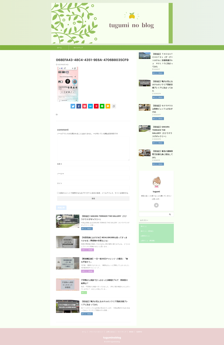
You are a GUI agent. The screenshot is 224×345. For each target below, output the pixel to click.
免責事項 (139, 332)
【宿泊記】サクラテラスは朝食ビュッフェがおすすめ (162, 108)
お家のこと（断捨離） (148, 241)
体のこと (144, 226)
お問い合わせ (110, 332)
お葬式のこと (145, 236)
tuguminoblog (112, 337)
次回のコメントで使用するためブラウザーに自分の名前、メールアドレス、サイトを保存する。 (94, 193)
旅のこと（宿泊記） (147, 231)
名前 (59, 164)
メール (60, 174)
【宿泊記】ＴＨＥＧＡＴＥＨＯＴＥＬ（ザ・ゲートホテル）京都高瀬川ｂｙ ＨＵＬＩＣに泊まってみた (162, 60)
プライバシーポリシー (96, 332)
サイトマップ (78, 48)
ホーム (59, 48)
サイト (59, 183)
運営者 (131, 332)
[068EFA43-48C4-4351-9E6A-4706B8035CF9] (90, 106)
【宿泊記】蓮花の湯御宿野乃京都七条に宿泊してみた (162, 154)
